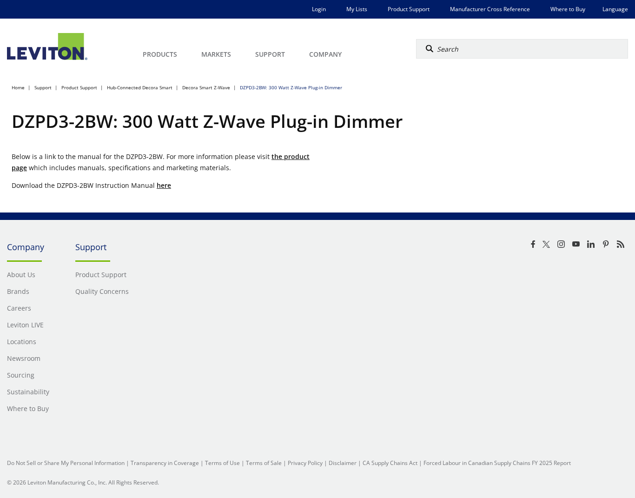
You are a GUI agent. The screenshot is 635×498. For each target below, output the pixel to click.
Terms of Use (222, 463)
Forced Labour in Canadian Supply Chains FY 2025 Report (497, 463)
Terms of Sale (264, 463)
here (164, 185)
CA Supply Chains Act (390, 463)
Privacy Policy (305, 463)
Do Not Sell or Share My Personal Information (66, 463)
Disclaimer (343, 463)
